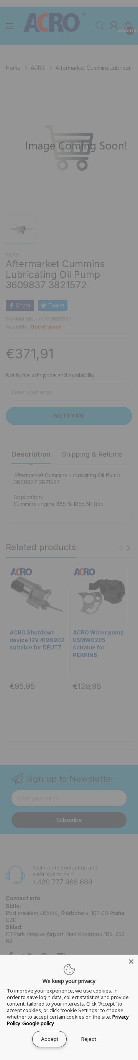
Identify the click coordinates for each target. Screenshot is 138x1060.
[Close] (131, 961)
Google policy (38, 1023)
